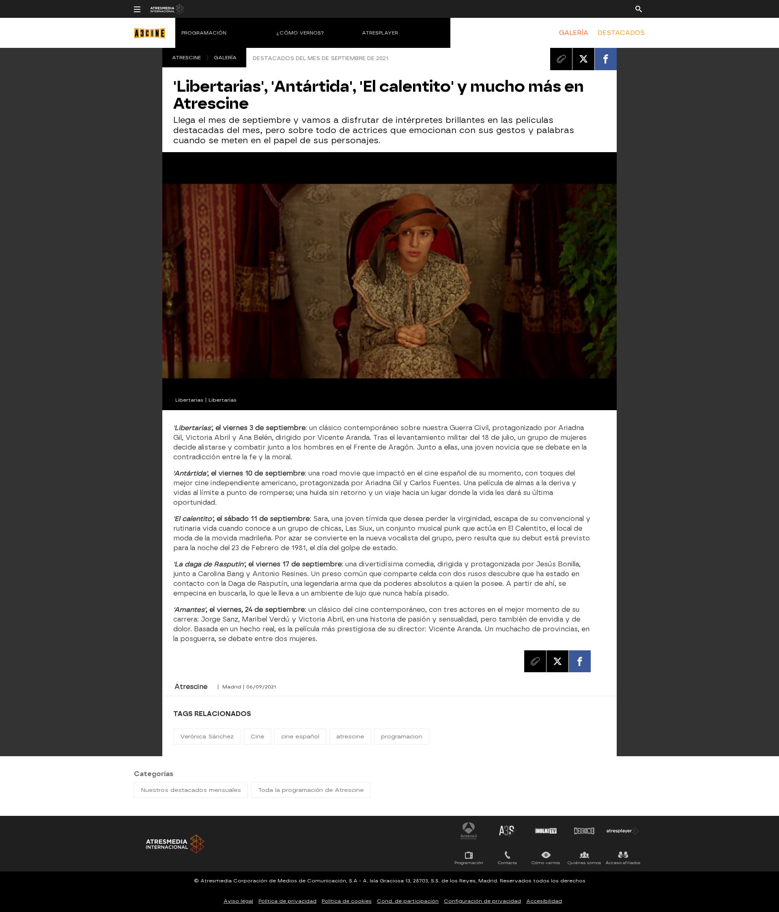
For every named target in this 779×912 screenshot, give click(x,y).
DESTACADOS (621, 33)
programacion (401, 736)
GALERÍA (573, 33)
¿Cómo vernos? (300, 33)
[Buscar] (638, 8)
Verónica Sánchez (207, 736)
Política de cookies (347, 901)
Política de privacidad (287, 901)
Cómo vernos (546, 862)
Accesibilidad (544, 901)
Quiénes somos (584, 862)
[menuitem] (574, 33)
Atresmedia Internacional (174, 844)
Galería (225, 57)
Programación (203, 33)
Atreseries (507, 831)
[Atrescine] (152, 41)
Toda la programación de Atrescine (311, 790)
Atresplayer (380, 33)
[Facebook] (606, 59)
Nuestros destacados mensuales (191, 790)
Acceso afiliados (623, 862)
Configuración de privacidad (482, 901)
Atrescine (186, 57)
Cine (257, 736)
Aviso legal (238, 901)
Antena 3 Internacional (468, 831)
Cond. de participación (408, 901)
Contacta (507, 862)
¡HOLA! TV (545, 831)
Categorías (153, 774)
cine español (300, 736)
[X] (583, 59)
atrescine (350, 736)
